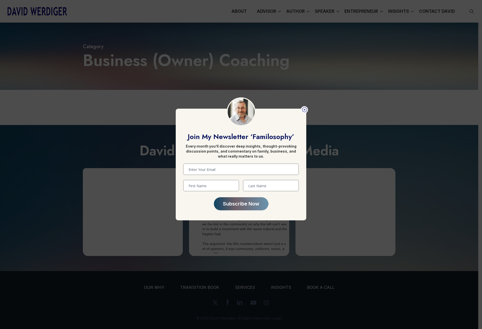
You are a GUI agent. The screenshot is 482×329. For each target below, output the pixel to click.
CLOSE (304, 109)
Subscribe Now (241, 204)
